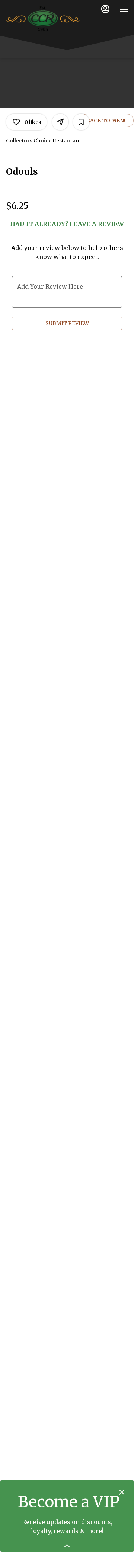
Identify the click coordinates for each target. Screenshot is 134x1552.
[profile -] (105, 8)
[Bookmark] (81, 122)
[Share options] (60, 122)
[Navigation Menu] (124, 9)
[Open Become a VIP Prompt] (67, 1545)
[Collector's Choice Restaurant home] (43, 18)
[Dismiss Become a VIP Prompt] (122, 1492)
